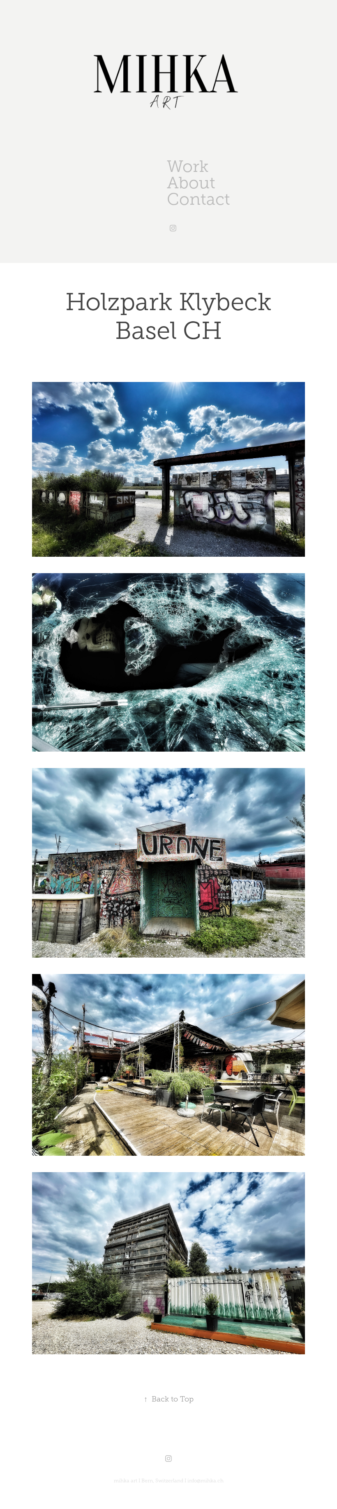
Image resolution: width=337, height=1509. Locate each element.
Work (187, 166)
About (191, 183)
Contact (198, 199)
